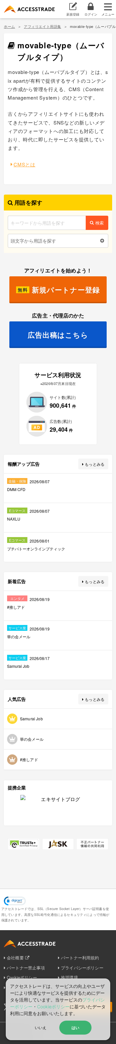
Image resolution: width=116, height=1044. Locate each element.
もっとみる (94, 464)
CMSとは (24, 164)
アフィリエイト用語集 (42, 26)
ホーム (9, 26)
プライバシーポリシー (82, 968)
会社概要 (15, 957)
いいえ (40, 1027)
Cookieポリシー (53, 1006)
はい (75, 1027)
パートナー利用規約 (80, 957)
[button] (15, 901)
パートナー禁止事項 (26, 968)
